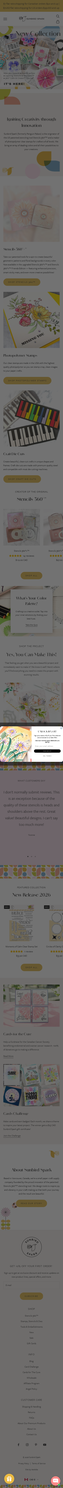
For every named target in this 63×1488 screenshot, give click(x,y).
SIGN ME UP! (47, 751)
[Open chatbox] (55, 1481)
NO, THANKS (47, 756)
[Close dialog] (61, 728)
